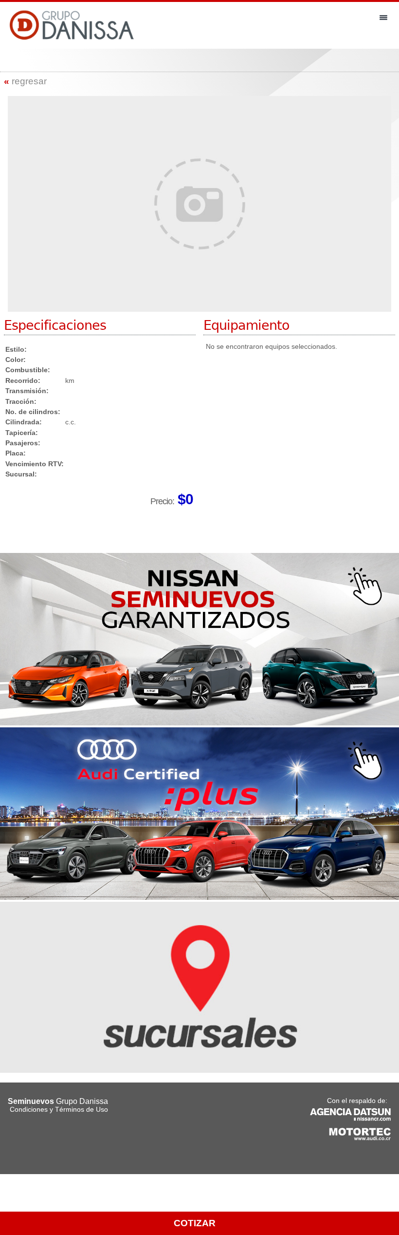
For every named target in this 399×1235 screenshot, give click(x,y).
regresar (25, 81)
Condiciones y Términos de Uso (59, 1109)
